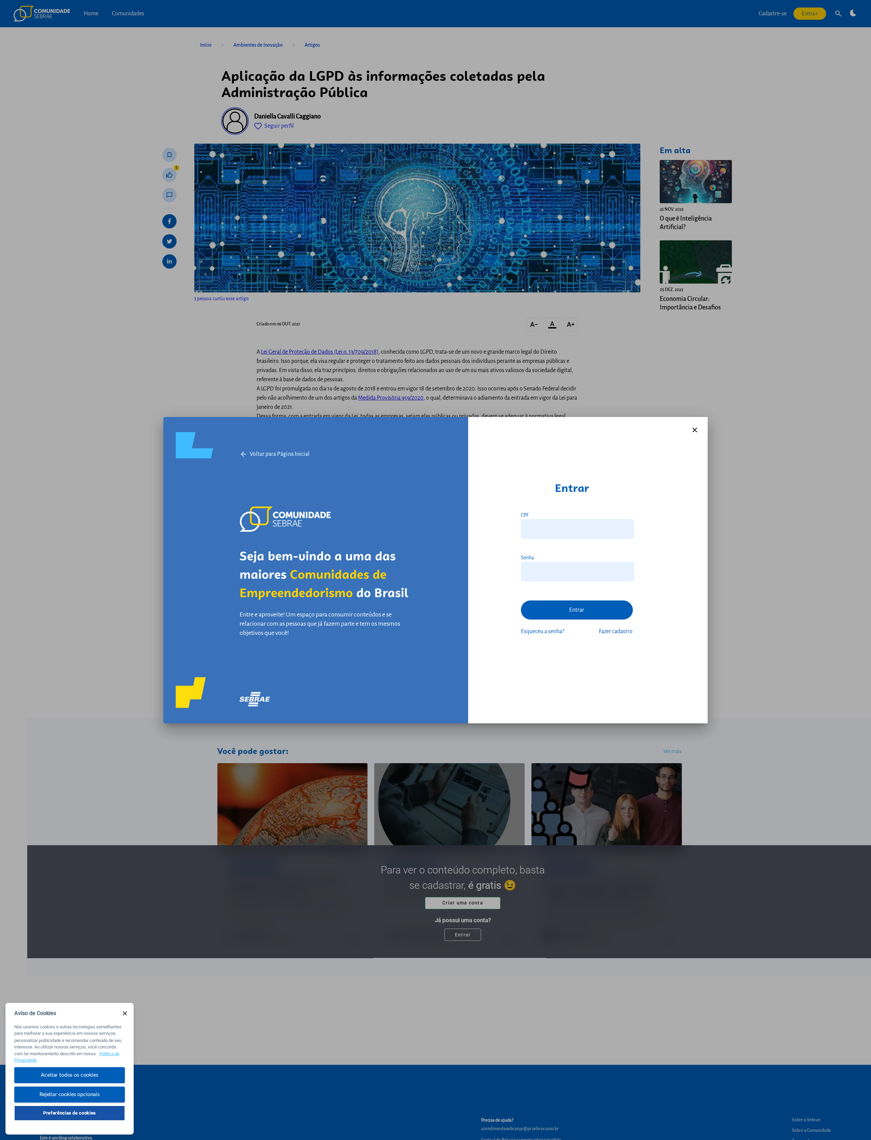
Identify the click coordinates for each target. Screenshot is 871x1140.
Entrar (576, 610)
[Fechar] (124, 1013)
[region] (69, 1069)
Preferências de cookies (69, 1112)
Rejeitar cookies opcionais (69, 1094)
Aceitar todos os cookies (69, 1075)
